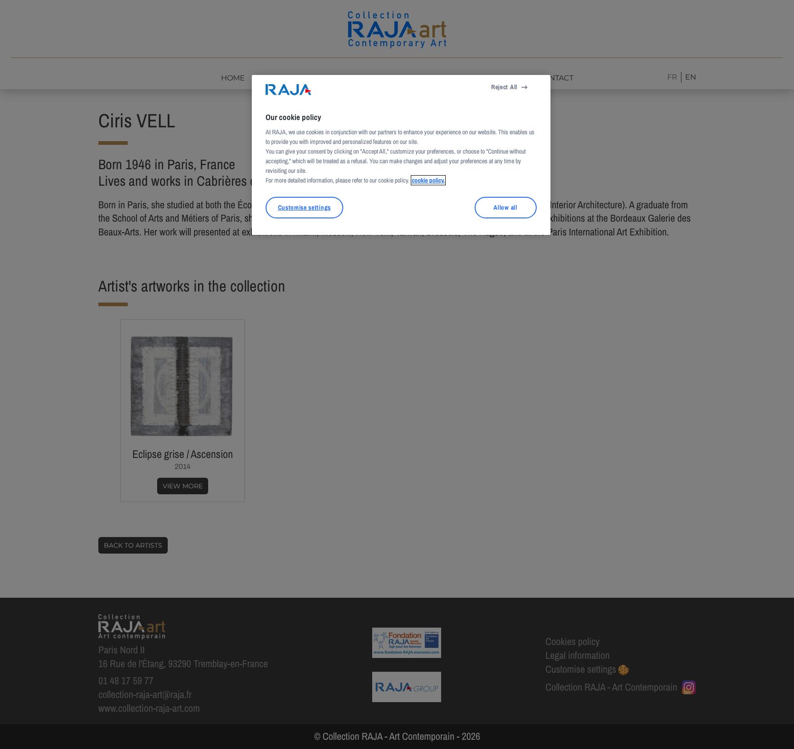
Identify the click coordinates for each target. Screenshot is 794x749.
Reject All (504, 87)
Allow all (505, 207)
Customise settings (304, 207)
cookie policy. (428, 180)
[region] (401, 155)
